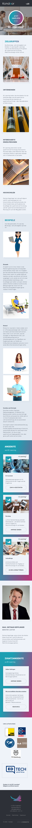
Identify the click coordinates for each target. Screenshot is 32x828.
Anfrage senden (16, 530)
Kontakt (8, 815)
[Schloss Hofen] (22, 743)
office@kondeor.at (16, 809)
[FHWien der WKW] (22, 732)
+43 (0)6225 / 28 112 (16, 811)
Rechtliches (15, 815)
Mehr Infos (16, 707)
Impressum (23, 815)
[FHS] (16, 754)
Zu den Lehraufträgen (16, 570)
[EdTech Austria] (16, 770)
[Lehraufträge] (16, 548)
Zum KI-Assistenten (16, 487)
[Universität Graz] (10, 732)
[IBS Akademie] (10, 743)
